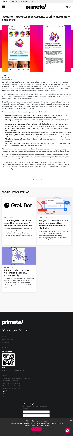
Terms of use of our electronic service (13, 370)
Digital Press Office (7, 340)
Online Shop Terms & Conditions (11, 383)
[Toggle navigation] (3, 7)
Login (3, 394)
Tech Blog (5, 347)
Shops (3, 396)
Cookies (4, 375)
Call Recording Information (10, 381)
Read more (46, 425)
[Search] (67, 7)
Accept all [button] (36, 429)
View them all (37, 180)
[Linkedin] (9, 330)
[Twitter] (15, 330)
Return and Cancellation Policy (11, 388)
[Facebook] (3, 330)
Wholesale (24, 1)
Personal (4, 1)
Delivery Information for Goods (11, 386)
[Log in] (70, 7)
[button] (36, 433)
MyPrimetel (5, 342)
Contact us (5, 399)
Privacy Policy (6, 373)
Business (14, 1)
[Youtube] (20, 330)
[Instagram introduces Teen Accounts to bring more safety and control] (2, 78)
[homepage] (36, 6)
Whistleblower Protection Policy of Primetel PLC (16, 378)
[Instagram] (26, 330)
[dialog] (36, 427)
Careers (4, 345)
